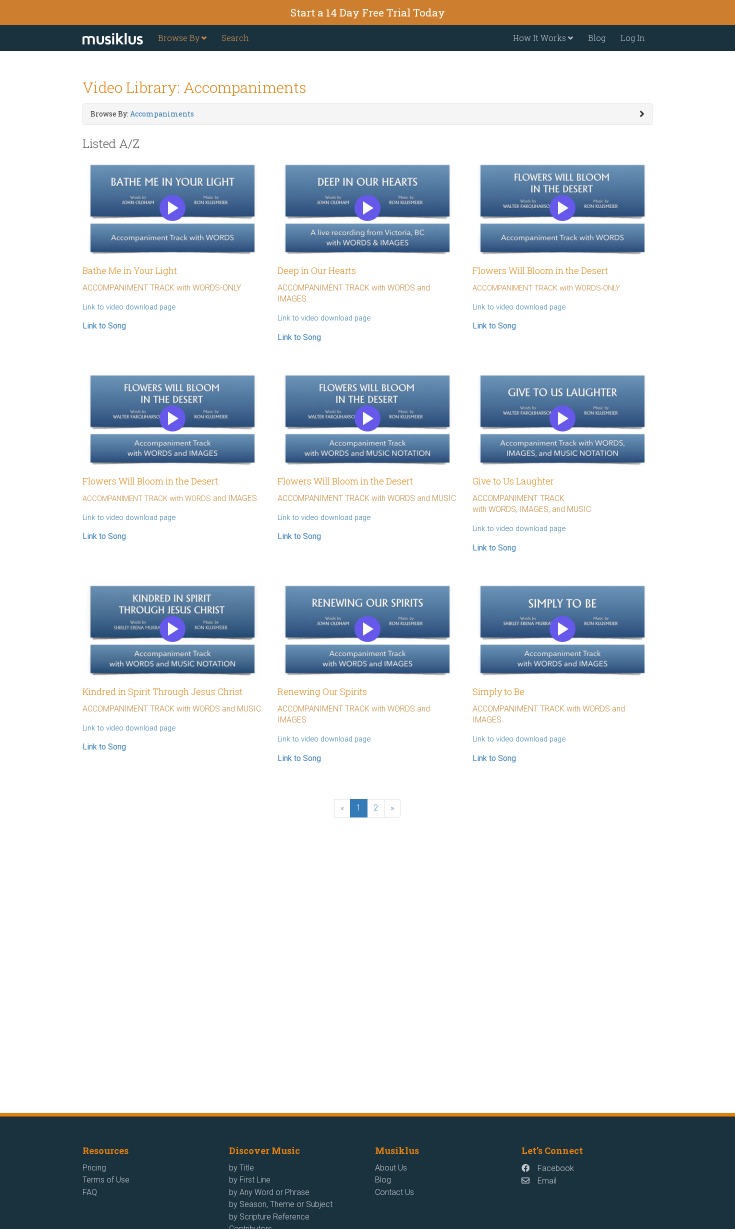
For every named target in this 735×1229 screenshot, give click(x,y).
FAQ (89, 1192)
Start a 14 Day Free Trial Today (367, 13)
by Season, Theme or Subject (280, 1204)
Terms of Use (106, 1179)
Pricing (94, 1167)
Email (547, 1181)
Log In (632, 37)
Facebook (556, 1168)
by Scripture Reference (269, 1217)
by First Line (249, 1179)
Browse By (180, 37)
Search (235, 37)
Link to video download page (129, 307)
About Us (391, 1167)
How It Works (540, 37)
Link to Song (104, 325)
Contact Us (394, 1192)
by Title (241, 1167)
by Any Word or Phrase (269, 1192)
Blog (597, 37)
